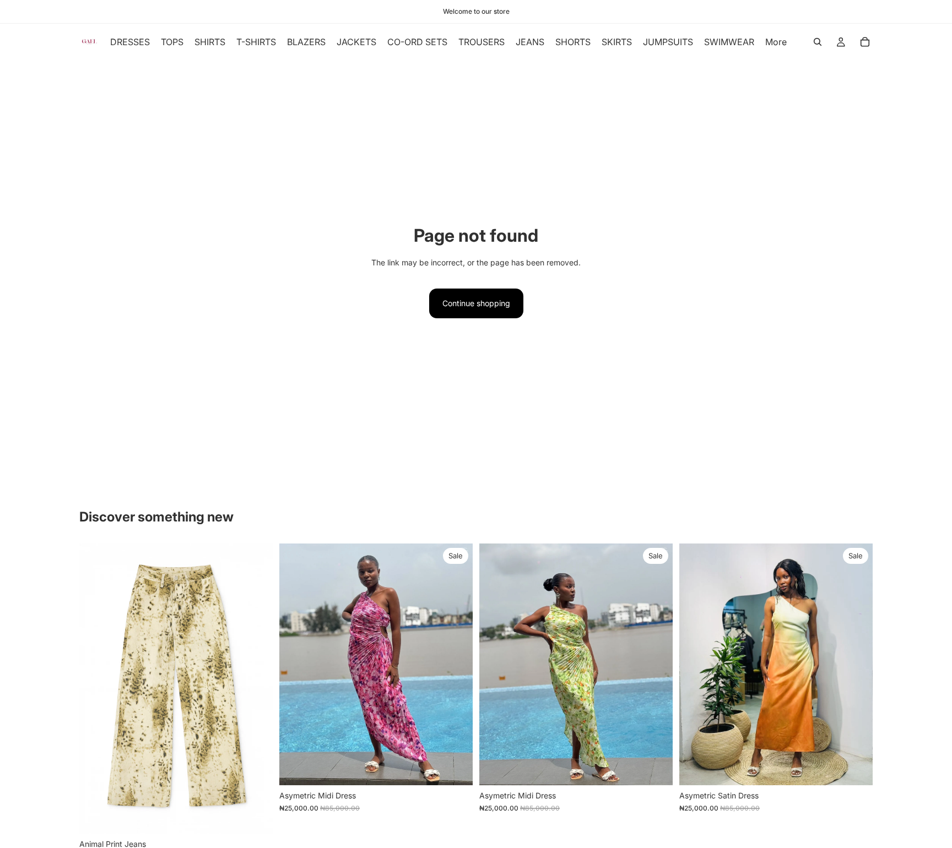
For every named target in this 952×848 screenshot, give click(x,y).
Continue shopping (476, 303)
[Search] (817, 42)
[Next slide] (856, 665)
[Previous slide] (695, 665)
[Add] (456, 768)
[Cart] (865, 42)
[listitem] (776, 42)
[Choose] (256, 817)
